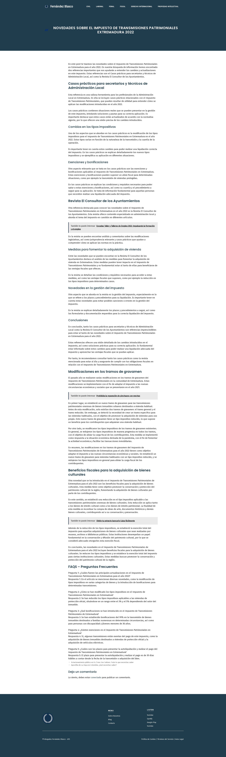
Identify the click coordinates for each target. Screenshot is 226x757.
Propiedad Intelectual (168, 6)
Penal (111, 6)
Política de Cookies (148, 739)
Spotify (149, 719)
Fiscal (122, 6)
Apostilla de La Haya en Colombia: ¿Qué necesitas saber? (94, 665)
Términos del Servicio (165, 739)
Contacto (111, 723)
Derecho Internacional (141, 6)
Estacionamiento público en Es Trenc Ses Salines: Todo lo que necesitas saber (102, 662)
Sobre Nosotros (114, 716)
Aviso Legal (179, 739)
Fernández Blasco (61, 6)
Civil (88, 6)
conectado (96, 677)
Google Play (151, 722)
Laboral (99, 6)
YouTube (150, 715)
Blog (110, 720)
